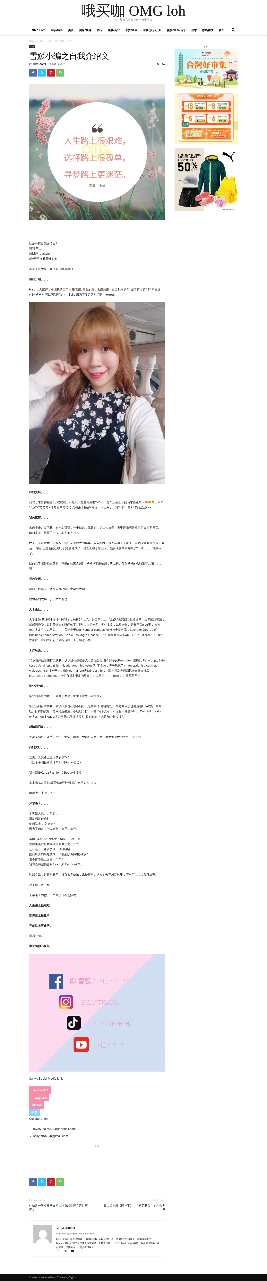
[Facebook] (33, 73)
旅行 (99, 30)
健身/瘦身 (85, 30)
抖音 (34, 1112)
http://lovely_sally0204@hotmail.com (75, 1233)
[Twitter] (42, 73)
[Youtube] (73, 1251)
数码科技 (207, 30)
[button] (233, 30)
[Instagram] (66, 1251)
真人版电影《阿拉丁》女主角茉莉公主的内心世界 (134, 1208)
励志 (194, 30)
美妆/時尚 (57, 30)
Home (32, 40)
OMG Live (38, 30)
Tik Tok (36, 1105)
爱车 (221, 30)
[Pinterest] (51, 73)
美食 (71, 30)
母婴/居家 (131, 30)
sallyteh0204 (39, 63)
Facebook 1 (39, 1090)
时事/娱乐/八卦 (152, 30)
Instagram (39, 1097)
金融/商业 (114, 30)
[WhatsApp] (60, 73)
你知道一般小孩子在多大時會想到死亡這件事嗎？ (58, 1208)
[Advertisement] (97, 231)
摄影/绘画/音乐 (176, 30)
